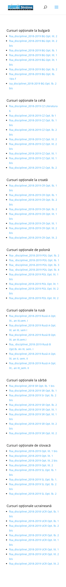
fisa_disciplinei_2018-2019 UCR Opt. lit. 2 (34, 563)
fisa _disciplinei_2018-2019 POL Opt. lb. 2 (34, 255)
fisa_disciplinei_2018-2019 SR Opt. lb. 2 (33, 405)
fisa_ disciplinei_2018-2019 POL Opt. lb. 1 (34, 260)
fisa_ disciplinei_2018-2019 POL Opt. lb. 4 (34, 269)
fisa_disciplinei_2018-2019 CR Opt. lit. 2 (33, 237)
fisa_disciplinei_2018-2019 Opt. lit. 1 (31, 456)
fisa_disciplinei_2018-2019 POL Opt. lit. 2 (33, 298)
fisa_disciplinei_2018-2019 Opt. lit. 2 (31, 465)
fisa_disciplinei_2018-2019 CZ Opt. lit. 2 (33, 139)
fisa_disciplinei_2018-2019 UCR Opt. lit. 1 (34, 549)
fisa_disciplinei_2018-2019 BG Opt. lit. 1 (33, 55)
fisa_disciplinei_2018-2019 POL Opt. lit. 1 (33, 284)
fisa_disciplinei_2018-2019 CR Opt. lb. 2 (33, 209)
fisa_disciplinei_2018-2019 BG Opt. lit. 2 (33, 36)
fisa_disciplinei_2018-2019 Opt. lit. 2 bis (33, 460)
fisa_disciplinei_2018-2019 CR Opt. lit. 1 (33, 223)
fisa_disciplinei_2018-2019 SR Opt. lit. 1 (33, 409)
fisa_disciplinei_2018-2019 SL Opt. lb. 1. (33, 479)
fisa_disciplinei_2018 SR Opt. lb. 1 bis (31, 386)
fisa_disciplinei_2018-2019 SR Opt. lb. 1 (33, 390)
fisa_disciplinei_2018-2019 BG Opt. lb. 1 (33, 50)
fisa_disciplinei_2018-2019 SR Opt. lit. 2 (33, 433)
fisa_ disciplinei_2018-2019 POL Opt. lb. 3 (34, 265)
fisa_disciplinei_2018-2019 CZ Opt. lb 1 (32, 115)
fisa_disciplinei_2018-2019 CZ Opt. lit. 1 (33, 153)
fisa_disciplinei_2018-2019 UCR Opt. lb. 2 (34, 535)
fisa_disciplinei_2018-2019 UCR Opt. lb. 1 (34, 521)
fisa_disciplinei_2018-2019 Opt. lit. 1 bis (33, 451)
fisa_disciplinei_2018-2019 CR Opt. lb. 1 (33, 195)
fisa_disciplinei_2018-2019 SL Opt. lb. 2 (32, 493)
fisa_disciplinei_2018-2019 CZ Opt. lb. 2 (33, 167)
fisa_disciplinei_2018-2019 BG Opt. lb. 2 (33, 69)
